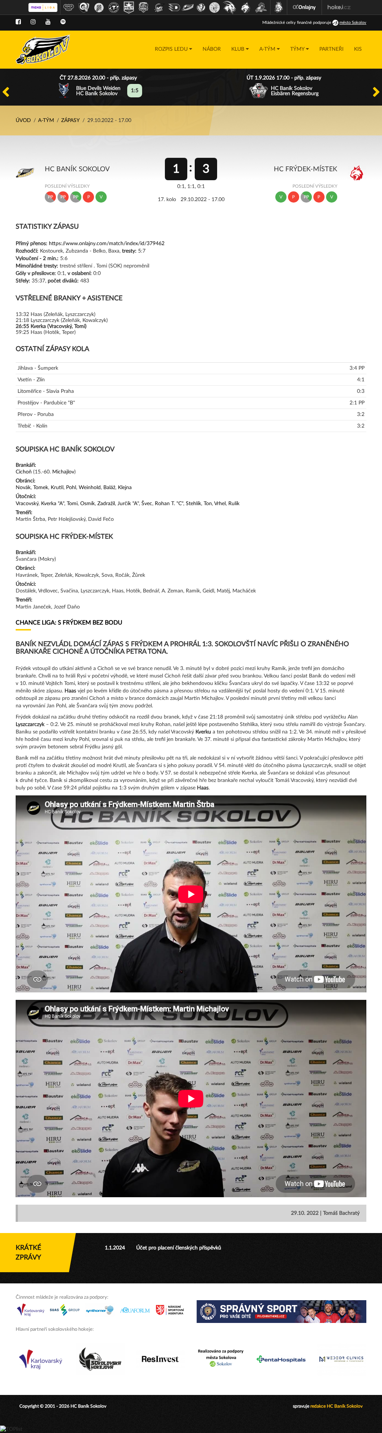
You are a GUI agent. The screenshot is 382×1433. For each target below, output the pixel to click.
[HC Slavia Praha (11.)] (214, 7)
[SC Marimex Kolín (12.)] (229, 7)
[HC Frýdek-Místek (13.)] (246, 7)
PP (50, 197)
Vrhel (220, 503)
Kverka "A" (52, 503)
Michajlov (63, 472)
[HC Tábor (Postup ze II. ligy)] (261, 7)
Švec (146, 503)
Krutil (57, 487)
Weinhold (90, 487)
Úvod (23, 120)
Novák (23, 487)
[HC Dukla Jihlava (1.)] (68, 7)
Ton (208, 503)
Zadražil (106, 503)
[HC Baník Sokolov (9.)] (187, 7)
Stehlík (193, 503)
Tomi (72, 503)
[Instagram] (33, 22)
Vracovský (27, 503)
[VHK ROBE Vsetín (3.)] (99, 7)
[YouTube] (48, 22)
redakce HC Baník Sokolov (336, 1406)
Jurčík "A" (128, 503)
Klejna (125, 487)
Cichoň (24, 472)
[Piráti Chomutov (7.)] (159, 7)
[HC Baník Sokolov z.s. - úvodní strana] (43, 50)
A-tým (46, 120)
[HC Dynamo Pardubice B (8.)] (174, 7)
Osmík (87, 503)
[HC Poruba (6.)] (143, 7)
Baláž (109, 487)
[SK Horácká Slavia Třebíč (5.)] (128, 7)
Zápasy (70, 120)
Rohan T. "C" (169, 503)
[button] (173, 49)
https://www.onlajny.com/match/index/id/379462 (107, 243)
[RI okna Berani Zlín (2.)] (84, 7)
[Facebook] (18, 22)
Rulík (233, 503)
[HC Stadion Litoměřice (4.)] (114, 7)
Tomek (40, 487)
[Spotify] (63, 22)
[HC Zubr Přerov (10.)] (201, 7)
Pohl (71, 487)
